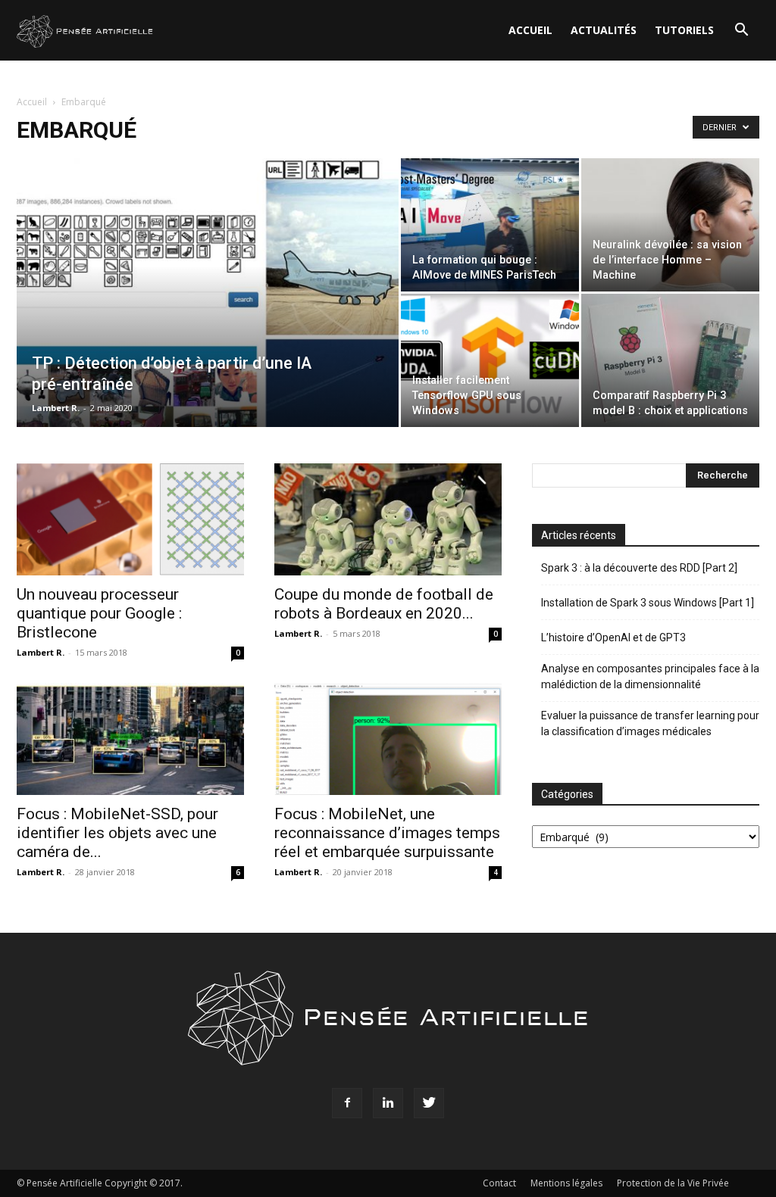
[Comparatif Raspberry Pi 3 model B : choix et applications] (670, 360)
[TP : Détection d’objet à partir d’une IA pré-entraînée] (208, 323)
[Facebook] (347, 1103)
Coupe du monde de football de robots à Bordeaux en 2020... (383, 603)
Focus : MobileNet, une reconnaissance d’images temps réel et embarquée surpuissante (387, 833)
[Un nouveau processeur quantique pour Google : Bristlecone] (130, 519)
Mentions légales (566, 1183)
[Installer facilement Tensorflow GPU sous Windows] (490, 360)
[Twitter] (429, 1103)
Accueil (530, 30)
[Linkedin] (388, 1103)
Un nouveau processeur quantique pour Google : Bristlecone (99, 613)
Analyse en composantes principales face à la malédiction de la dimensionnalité (650, 676)
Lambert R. (56, 407)
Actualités (604, 30)
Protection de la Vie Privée (673, 1183)
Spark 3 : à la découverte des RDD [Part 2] (639, 568)
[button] (741, 31)
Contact (499, 1183)
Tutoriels (684, 30)
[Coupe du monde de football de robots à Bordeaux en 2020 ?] (388, 519)
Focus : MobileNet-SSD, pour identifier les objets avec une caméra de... (117, 833)
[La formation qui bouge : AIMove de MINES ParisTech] (490, 224)
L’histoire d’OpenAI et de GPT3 (613, 637)
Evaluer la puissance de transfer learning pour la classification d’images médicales (650, 723)
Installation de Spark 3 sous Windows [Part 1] (647, 603)
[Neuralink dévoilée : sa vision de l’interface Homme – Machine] (670, 224)
